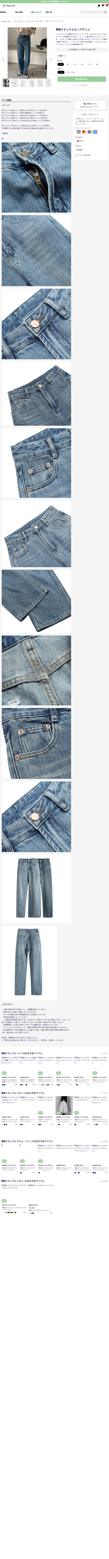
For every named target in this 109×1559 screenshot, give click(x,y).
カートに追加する (82, 85)
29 (89, 64)
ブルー (61, 72)
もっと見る (104, 1053)
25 (61, 64)
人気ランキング (36, 12)
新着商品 (3, 12)
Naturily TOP (6, 21)
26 (68, 64)
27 (75, 64)
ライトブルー (71, 72)
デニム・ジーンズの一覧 (33, 21)
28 (82, 64)
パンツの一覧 (17, 21)
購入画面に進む (82, 79)
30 (97, 64)
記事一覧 (49, 12)
